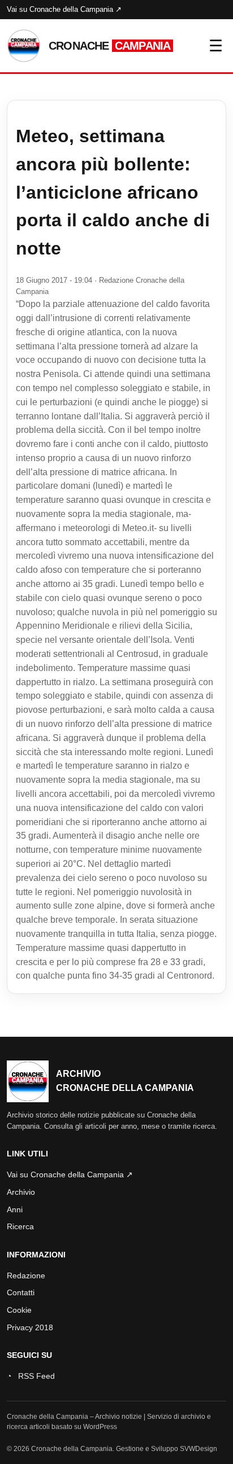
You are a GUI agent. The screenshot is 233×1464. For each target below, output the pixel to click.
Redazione (26, 1275)
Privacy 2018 (30, 1327)
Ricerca (20, 1226)
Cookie (19, 1309)
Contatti (20, 1292)
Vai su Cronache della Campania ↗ (64, 9)
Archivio (21, 1191)
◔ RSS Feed (31, 1375)
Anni (15, 1209)
